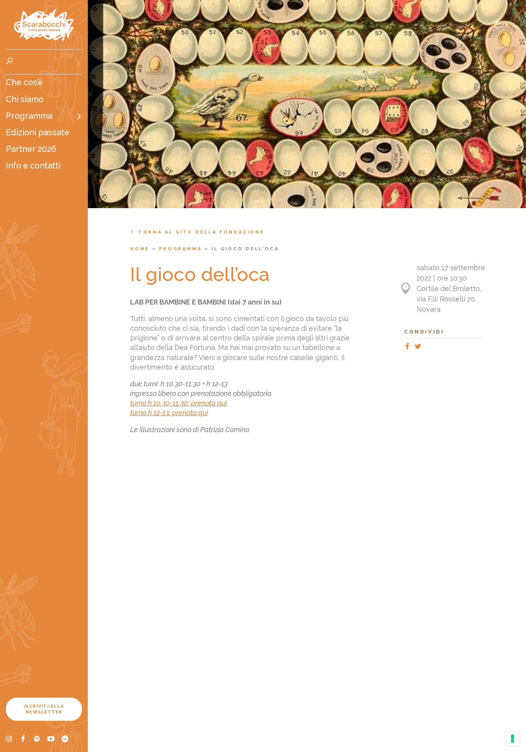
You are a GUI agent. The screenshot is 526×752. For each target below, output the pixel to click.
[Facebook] (27, 740)
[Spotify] (40, 740)
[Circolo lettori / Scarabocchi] (44, 24)
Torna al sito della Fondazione (201, 232)
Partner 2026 (31, 149)
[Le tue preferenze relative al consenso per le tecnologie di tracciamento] (512, 738)
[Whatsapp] (426, 347)
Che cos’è (24, 82)
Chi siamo (25, 99)
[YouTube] (54, 740)
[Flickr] (68, 740)
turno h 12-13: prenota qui (169, 413)
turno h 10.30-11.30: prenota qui (178, 403)
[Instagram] (13, 740)
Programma (29, 116)
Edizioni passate (37, 132)
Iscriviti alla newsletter (44, 709)
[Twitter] (419, 347)
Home (141, 248)
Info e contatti (33, 165)
